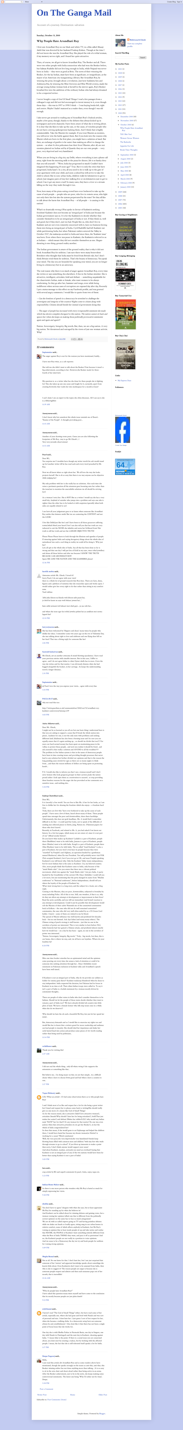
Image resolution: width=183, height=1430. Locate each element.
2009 (120, 192)
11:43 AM (46, 423)
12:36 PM (46, 562)
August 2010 (126, 159)
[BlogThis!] (74, 339)
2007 (120, 200)
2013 (120, 101)
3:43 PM (45, 690)
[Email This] (72, 339)
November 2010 (127, 120)
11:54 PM (46, 1037)
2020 (120, 73)
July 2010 (124, 163)
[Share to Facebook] (79, 339)
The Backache (125, 142)
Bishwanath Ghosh (138, 40)
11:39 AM (46, 404)
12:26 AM (46, 1278)
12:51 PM (46, 618)
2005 (120, 208)
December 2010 (127, 116)
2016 (120, 89)
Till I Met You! (126, 134)
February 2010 (126, 183)
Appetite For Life (127, 146)
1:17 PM (45, 1347)
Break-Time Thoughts (129, 150)
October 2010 (126, 124)
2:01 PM (45, 643)
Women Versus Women (129, 138)
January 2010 (126, 187)
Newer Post (42, 1395)
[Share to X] (77, 339)
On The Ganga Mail (74, 12)
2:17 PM (45, 1084)
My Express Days (124, 380)
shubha (45, 1204)
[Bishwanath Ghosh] (122, 442)
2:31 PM (45, 673)
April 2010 (125, 175)
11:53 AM (46, 446)
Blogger (102, 1413)
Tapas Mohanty (49, 1093)
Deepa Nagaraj (48, 1356)
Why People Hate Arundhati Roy (131, 129)
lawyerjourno (48, 627)
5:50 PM (45, 787)
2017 (120, 85)
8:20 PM (45, 945)
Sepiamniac (47, 352)
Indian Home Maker (50, 1184)
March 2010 (125, 179)
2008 (120, 196)
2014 (120, 97)
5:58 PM (45, 1383)
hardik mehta (48, 571)
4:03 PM (45, 714)
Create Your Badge (121, 445)
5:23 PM (45, 1175)
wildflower (47, 1046)
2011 (120, 109)
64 (120, 465)
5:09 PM (45, 1247)
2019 (120, 77)
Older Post (103, 1395)
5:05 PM (45, 1159)
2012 (120, 105)
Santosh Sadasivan (50, 652)
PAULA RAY (47, 699)
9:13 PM (45, 1300)
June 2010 (125, 167)
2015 (120, 93)
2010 (120, 113)
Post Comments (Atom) (56, 1399)
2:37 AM (45, 1054)
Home (72, 1395)
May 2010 (125, 171)
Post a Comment (46, 1389)
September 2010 (127, 155)
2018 (120, 81)
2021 (120, 69)
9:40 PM (45, 1195)
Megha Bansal (48, 1256)
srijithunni (47, 1309)
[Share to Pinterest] (81, 339)
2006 (120, 204)
